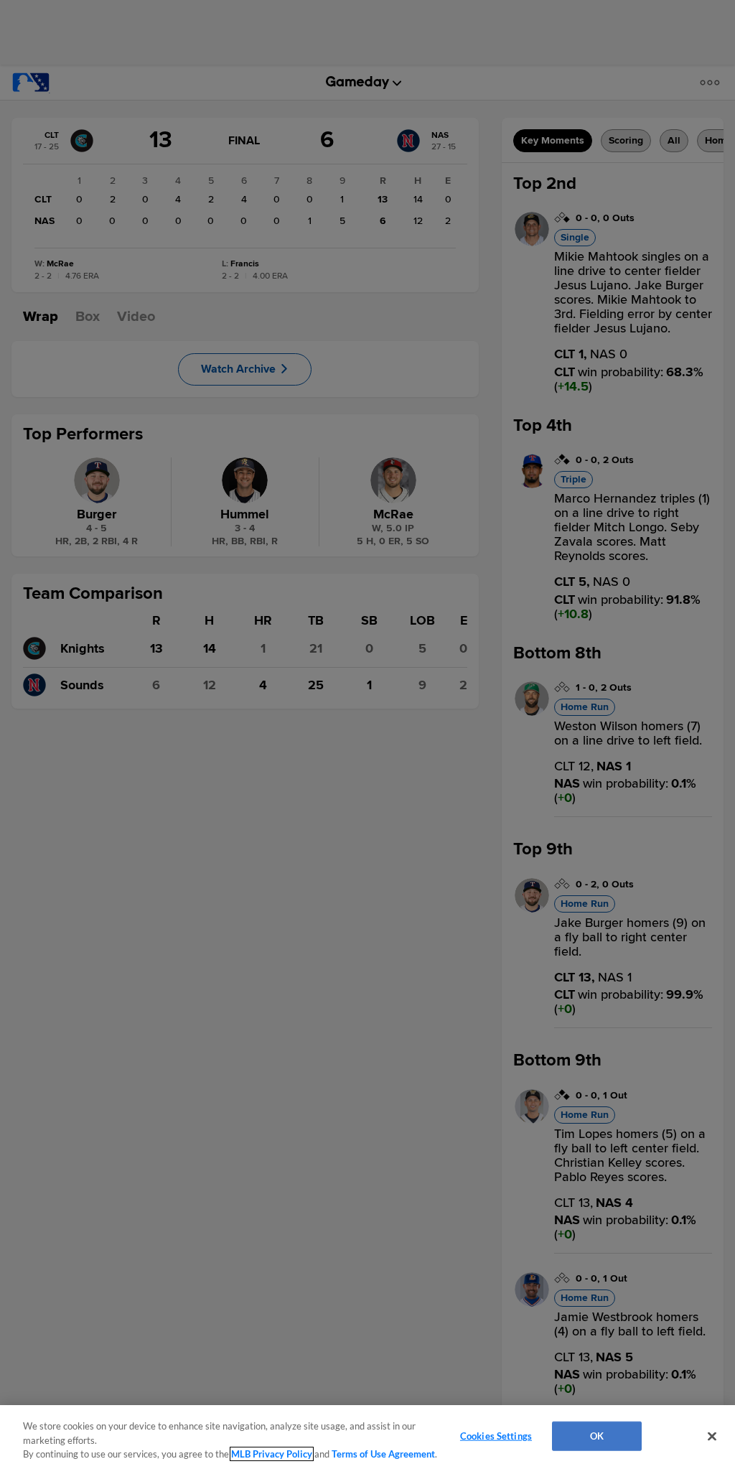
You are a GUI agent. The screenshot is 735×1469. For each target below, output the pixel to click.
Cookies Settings (496, 1435)
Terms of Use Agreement (383, 1454)
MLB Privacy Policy (271, 1454)
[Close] (712, 1436)
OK (597, 1435)
